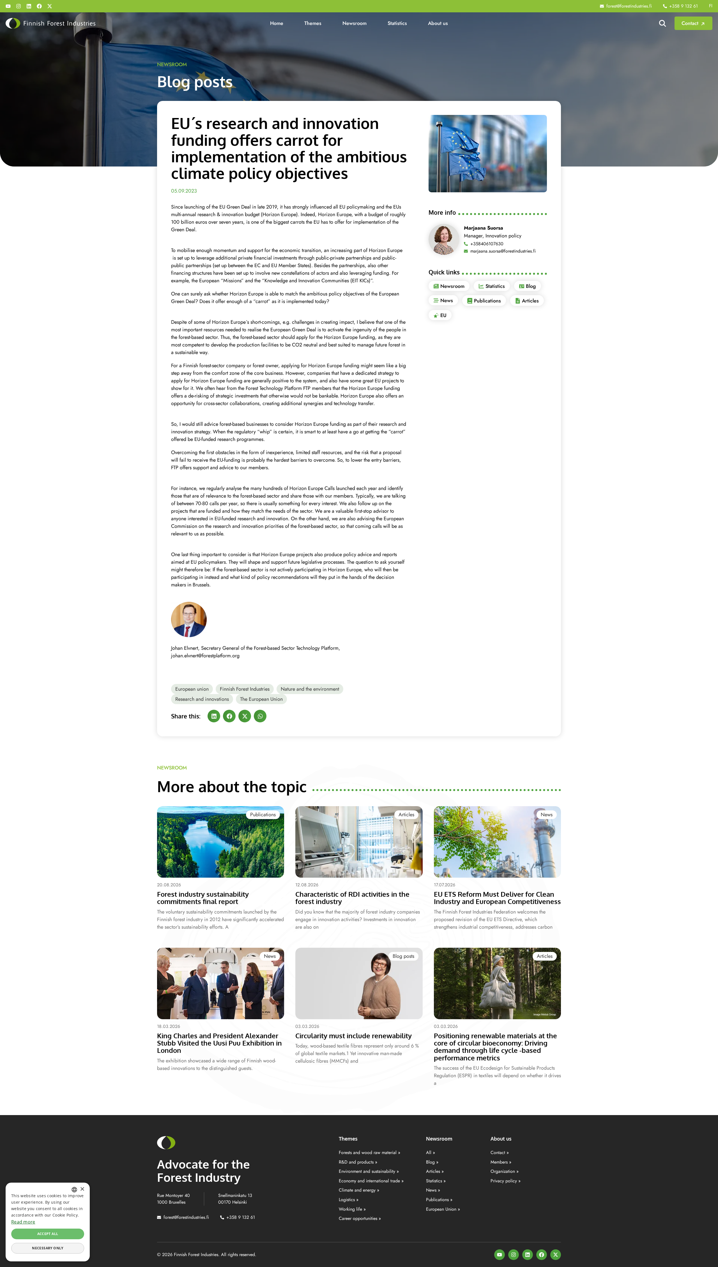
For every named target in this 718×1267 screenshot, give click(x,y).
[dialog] (48, 1222)
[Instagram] (18, 6)
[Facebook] (39, 6)
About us (438, 23)
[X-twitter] (49, 6)
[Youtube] (8, 6)
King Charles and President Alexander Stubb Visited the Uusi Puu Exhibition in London (219, 1043)
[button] (214, 716)
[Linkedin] (28, 6)
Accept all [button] (47, 1233)
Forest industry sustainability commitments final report (203, 898)
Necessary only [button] (47, 1248)
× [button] (82, 1189)
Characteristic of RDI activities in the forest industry (352, 898)
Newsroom (354, 23)
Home (276, 23)
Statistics (397, 23)
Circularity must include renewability (353, 1035)
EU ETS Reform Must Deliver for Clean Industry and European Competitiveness (497, 898)
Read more (23, 1222)
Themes (312, 23)
